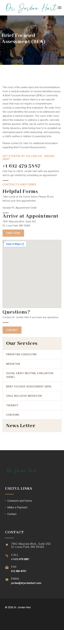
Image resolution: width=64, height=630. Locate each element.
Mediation (13, 364)
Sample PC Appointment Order (20, 207)
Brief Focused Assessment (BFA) (29, 386)
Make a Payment (17, 507)
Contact (11, 514)
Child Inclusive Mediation (24, 396)
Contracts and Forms (19, 500)
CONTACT (12, 330)
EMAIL (15, 578)
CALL (14, 554)
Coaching (12, 414)
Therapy (12, 405)
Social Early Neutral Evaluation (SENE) (29, 375)
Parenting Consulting (21, 354)
